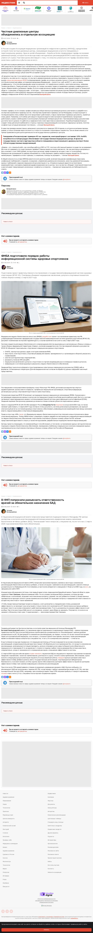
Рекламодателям (53, 847)
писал (21, 414)
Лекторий (6, 829)
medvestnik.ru (74, 918)
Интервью (6, 875)
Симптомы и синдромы (55, 825)
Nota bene (6, 836)
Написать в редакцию (54, 872)
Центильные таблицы (54, 818)
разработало (46, 336)
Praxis (4, 879)
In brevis (5, 833)
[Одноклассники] (10, 173)
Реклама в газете (53, 854)
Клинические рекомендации (57, 815)
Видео (5, 868)
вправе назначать (35, 654)
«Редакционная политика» (46, 902)
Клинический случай (9, 825)
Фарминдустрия (8, 815)
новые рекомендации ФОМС (16, 80)
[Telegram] (2, 173)
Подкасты (51, 836)
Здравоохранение (17, 27)
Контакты (51, 868)
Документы (51, 804)
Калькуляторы (52, 807)
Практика (6, 811)
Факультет (6, 886)
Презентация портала (54, 858)
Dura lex (5, 858)
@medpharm (66, 179)
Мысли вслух (7, 861)
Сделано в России (8, 854)
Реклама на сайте (53, 850)
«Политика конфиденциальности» (46, 898)
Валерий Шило (45, 94)
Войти (86, 2)
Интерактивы (52, 840)
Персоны (5, 185)
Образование (7, 800)
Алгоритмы (51, 811)
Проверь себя (7, 840)
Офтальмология (52, 843)
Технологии (6, 807)
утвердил (60, 658)
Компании (51, 797)
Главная (3, 27)
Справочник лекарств (54, 829)
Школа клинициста (8, 818)
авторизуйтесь (22, 242)
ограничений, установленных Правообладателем (51, 916)
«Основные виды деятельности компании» (46, 900)
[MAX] (5, 173)
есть (86, 587)
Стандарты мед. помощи (55, 822)
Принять (46, 929)
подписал (59, 405)
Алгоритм (6, 822)
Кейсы (50, 861)
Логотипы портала (53, 865)
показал (4, 673)
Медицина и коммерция (10, 843)
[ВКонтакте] (7, 173)
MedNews (6, 883)
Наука (5, 804)
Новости (9, 27)
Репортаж (6, 872)
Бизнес (5, 847)
